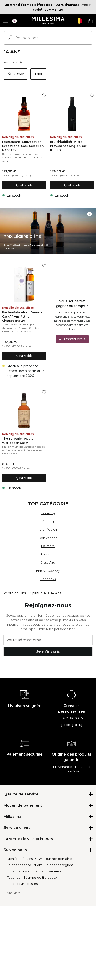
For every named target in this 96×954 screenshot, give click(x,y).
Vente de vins (15, 593)
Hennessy (48, 513)
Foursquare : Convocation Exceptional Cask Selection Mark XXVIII (23, 146)
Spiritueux (38, 593)
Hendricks (48, 579)
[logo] (48, 20)
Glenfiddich (48, 529)
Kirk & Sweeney (48, 571)
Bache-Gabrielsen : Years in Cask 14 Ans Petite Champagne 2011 (22, 316)
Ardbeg (48, 521)
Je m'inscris (48, 651)
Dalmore (48, 546)
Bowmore (48, 554)
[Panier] (90, 21)
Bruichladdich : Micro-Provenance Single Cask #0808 (68, 146)
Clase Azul (48, 562)
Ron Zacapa (48, 538)
